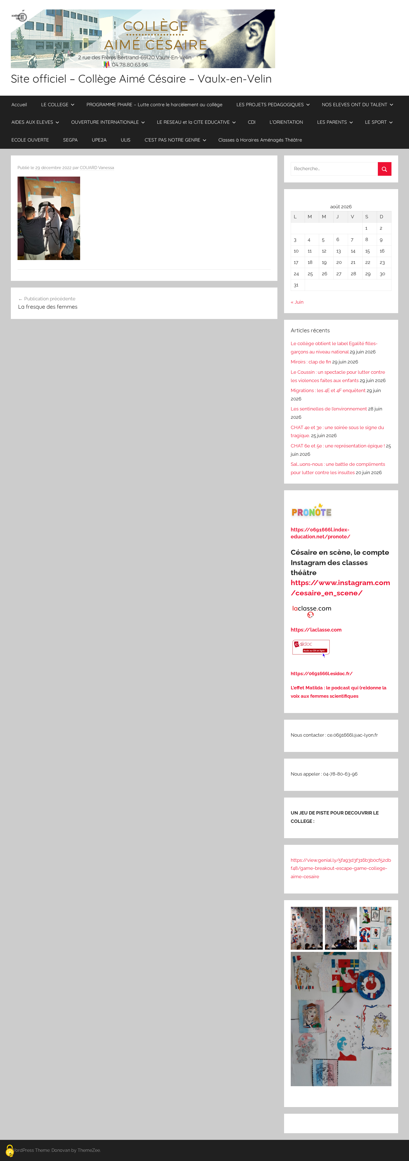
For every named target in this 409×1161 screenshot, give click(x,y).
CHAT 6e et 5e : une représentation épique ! (338, 446)
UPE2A (99, 140)
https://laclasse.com (316, 630)
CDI (251, 122)
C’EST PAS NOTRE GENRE (172, 140)
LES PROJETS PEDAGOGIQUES (270, 104)
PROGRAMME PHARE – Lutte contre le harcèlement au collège (154, 104)
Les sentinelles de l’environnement (329, 409)
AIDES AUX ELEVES (32, 122)
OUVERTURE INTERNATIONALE (105, 122)
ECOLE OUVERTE (30, 140)
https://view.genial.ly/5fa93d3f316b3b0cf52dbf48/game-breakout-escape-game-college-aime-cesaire (341, 868)
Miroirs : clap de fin (311, 362)
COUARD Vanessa (97, 167)
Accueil (19, 104)
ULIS (125, 140)
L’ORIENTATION (286, 122)
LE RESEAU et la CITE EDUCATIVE (193, 122)
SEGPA (70, 140)
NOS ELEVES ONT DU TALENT (354, 104)
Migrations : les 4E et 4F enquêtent (328, 390)
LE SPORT (376, 122)
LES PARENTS (332, 122)
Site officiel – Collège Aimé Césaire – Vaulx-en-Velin (141, 78)
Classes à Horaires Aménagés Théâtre (260, 140)
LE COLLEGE (54, 104)
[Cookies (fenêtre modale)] (9, 1151)
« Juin (297, 302)
